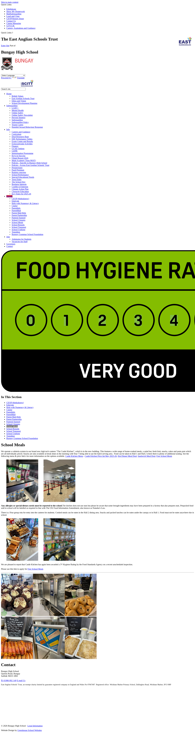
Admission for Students (21, 239)
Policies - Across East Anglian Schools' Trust (30, 165)
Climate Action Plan (20, 189)
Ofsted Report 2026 (20, 158)
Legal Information (35, 726)
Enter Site (5, 46)
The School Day (18, 182)
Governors (10, 244)
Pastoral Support (18, 218)
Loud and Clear (13, 16)
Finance (15, 146)
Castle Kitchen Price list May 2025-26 (101, 456)
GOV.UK (10, 26)
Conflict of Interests (20, 187)
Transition (16, 232)
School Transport (19, 227)
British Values (17, 96)
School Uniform (18, 229)
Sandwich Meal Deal (146, 456)
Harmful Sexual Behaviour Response (27, 127)
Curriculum (16, 134)
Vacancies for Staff (19, 241)
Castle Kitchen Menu (74, 456)
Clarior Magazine (13, 23)
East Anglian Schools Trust (23, 98)
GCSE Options (18, 148)
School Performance (20, 175)
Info (8, 129)
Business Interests (19, 184)
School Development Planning (24, 103)
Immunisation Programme (22, 153)
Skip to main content (9, 2)
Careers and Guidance (21, 132)
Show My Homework (15, 11)
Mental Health (18, 110)
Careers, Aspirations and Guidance (20, 28)
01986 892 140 (8, 680)
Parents (9, 196)
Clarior (15, 206)
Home (9, 94)
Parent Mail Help (19, 213)
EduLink (15, 201)
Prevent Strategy (18, 117)
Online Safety (17, 113)
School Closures (18, 220)
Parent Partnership (19, 215)
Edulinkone (11, 9)
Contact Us (11, 21)
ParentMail (16, 210)
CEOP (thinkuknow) (20, 198)
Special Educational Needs (23, 177)
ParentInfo (16, 208)
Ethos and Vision (19, 101)
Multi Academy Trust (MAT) (24, 160)
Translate (21, 78)
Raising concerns (19, 172)
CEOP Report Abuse (15, 18)
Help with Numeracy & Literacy (25, 203)
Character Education (20, 191)
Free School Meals (164, 456)
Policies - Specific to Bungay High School (29, 163)
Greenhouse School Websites (29, 730)
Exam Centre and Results (22, 141)
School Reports (18, 225)
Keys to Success (18, 156)
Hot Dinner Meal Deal (127, 456)
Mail (8, 14)
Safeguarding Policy (20, 122)
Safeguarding (15, 14)
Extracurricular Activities (22, 144)
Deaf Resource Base (20, 137)
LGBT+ (15, 108)
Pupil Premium (18, 170)
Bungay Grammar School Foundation (27, 234)
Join (8, 237)
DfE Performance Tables (22, 139)
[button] (12, 32)
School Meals (17, 222)
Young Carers (17, 125)
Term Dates (16, 179)
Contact (9, 246)
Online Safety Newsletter (22, 115)
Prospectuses (17, 168)
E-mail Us (21, 680)
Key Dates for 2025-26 (21, 194)
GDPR (15, 151)
